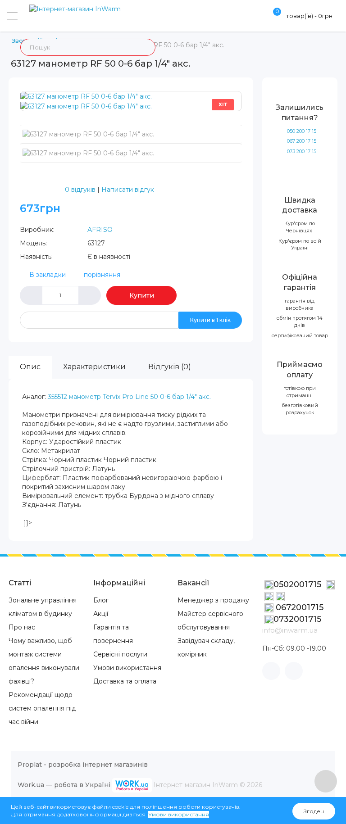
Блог (101, 600)
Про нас (22, 627)
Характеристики (94, 366)
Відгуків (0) (169, 366)
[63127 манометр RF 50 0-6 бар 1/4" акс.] (86, 96)
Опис (30, 366)
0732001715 (297, 619)
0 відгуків (80, 190)
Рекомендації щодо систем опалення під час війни (42, 708)
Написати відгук (127, 190)
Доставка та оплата (124, 681)
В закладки (47, 275)
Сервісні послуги (120, 654)
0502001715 (298, 584)
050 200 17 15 (301, 131)
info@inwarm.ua (290, 630)
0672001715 (298, 607)
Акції (100, 614)
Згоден (314, 811)
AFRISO (100, 230)
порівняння (102, 275)
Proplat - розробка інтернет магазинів (83, 765)
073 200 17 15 (301, 151)
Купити (141, 295)
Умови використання (127, 668)
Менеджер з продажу (213, 600)
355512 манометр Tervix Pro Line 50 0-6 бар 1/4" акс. (129, 397)
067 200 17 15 (301, 141)
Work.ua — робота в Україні (64, 785)
